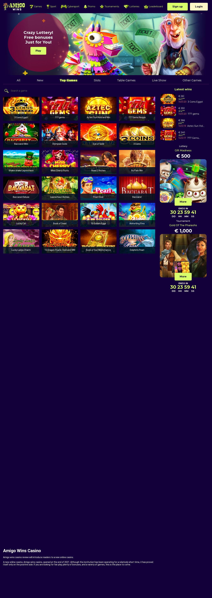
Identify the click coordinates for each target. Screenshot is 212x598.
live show (159, 80)
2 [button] (99, 71)
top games (68, 80)
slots (97, 80)
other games (192, 80)
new (40, 80)
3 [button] (103, 71)
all (18, 80)
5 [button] (113, 71)
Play (38, 50)
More (183, 201)
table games (126, 80)
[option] (106, 44)
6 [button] (118, 71)
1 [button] (94, 71)
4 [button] (108, 71)
